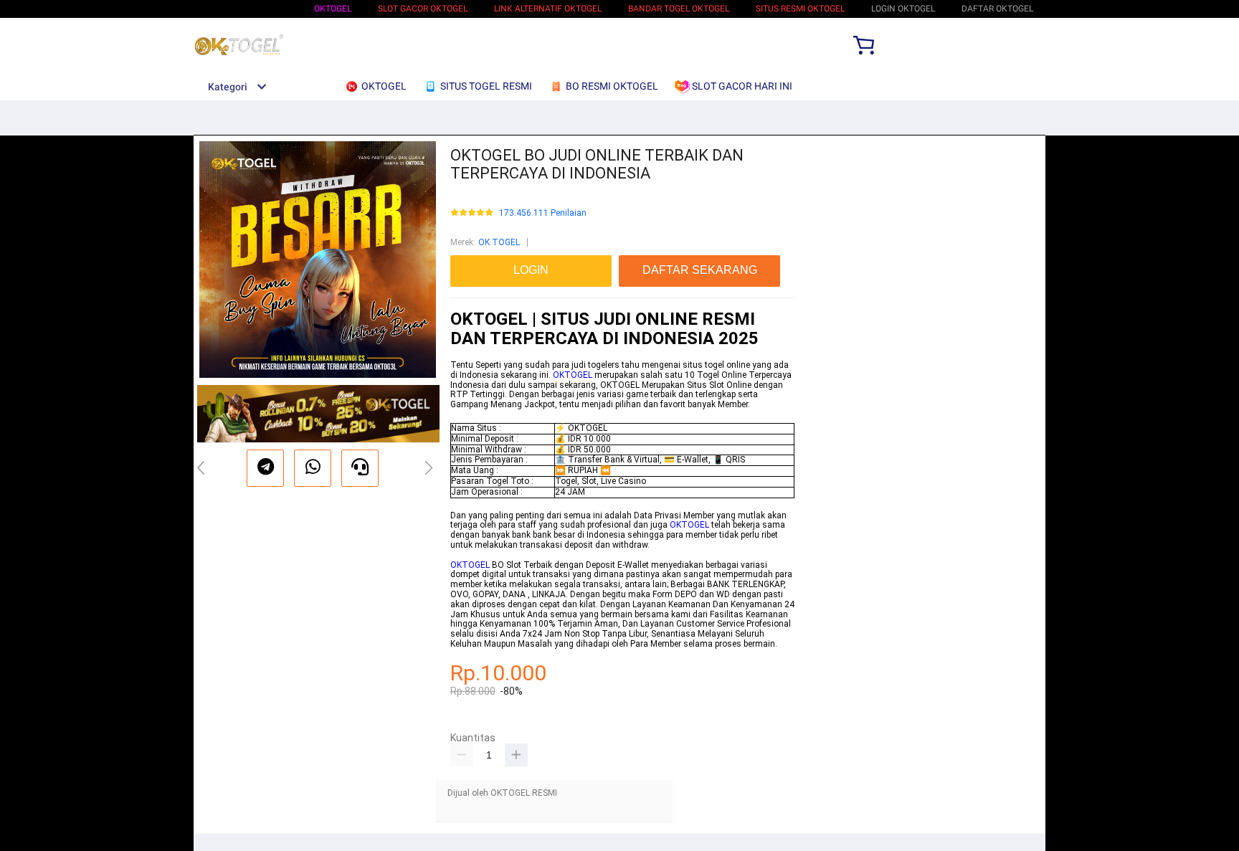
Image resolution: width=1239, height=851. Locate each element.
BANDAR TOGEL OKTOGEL (678, 9)
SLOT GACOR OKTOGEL (422, 9)
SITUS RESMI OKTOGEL (800, 9)
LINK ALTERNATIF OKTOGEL (548, 9)
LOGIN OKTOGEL (903, 9)
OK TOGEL (499, 242)
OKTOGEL (332, 9)
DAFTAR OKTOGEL (997, 9)
